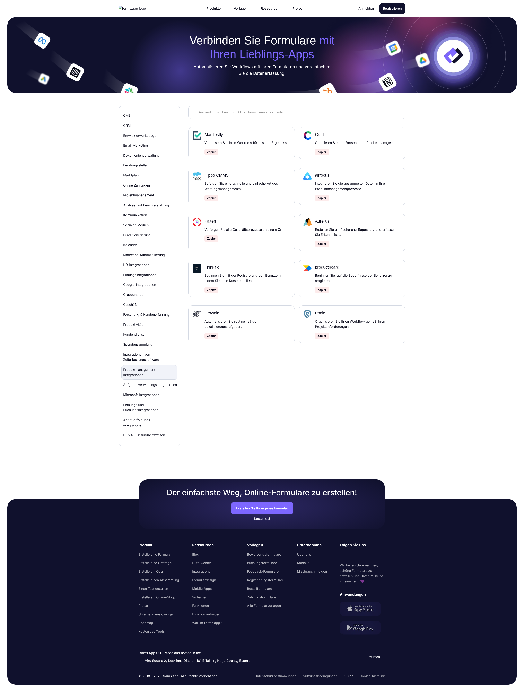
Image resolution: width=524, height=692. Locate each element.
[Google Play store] (363, 628)
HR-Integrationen (136, 265)
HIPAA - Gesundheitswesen (144, 435)
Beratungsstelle (135, 165)
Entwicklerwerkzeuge (139, 135)
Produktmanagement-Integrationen (140, 372)
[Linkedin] (343, 555)
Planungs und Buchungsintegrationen (140, 407)
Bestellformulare (259, 589)
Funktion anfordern (206, 614)
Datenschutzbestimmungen (275, 676)
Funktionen (200, 606)
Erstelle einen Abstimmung (158, 580)
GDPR (348, 676)
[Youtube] (370, 555)
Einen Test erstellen (153, 589)
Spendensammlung (137, 344)
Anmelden (366, 8)
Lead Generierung (137, 235)
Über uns (304, 554)
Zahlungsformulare (261, 597)
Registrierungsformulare (265, 580)
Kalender (130, 245)
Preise (143, 606)
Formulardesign (204, 580)
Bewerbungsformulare (264, 554)
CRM (127, 125)
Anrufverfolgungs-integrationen (137, 422)
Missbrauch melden (312, 571)
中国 (371, 646)
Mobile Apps (202, 589)
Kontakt (303, 563)
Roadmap (145, 623)
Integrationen (202, 571)
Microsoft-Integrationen (141, 395)
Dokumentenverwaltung (141, 155)
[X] (361, 555)
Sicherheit (199, 597)
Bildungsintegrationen (139, 275)
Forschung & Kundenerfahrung (146, 314)
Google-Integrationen (139, 285)
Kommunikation (135, 215)
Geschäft (130, 305)
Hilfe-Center (201, 563)
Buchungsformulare (262, 563)
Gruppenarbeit (134, 295)
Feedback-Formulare (263, 571)
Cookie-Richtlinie (372, 676)
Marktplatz (131, 175)
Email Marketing (135, 145)
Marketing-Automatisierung (144, 255)
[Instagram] (352, 555)
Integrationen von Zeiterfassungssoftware (141, 357)
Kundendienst (133, 334)
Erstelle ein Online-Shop (156, 597)
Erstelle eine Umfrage (155, 563)
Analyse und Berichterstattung (146, 205)
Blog (195, 554)
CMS (127, 115)
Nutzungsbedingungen (320, 676)
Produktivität (133, 324)
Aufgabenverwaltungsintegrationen (150, 385)
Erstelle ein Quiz (150, 571)
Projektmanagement (138, 195)
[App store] (363, 609)
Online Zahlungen (136, 185)
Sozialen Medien (136, 225)
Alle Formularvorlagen (264, 606)
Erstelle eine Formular (155, 554)
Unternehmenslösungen (156, 614)
